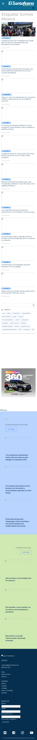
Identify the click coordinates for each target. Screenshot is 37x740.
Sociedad (3, 686)
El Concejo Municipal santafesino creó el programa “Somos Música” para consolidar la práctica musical (18, 127)
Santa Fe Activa (6, 316)
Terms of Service (29, 738)
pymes (15, 316)
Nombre (3, 703)
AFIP (20, 329)
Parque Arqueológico (7, 320)
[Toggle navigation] (33, 8)
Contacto (4, 677)
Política (3, 684)
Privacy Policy (22, 738)
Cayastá (21, 316)
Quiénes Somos (5, 674)
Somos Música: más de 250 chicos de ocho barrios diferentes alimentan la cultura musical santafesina (17, 71)
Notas (3, 672)
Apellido (3, 709)
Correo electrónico (7, 714)
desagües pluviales (7, 326)
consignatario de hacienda (9, 329)
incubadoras (26, 329)
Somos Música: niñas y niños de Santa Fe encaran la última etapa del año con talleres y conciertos (18, 238)
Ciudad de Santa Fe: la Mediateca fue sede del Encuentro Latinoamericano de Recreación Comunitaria (17, 42)
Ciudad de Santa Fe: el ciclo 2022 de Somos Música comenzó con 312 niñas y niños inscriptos (17, 155)
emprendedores (26, 313)
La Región (6, 94)
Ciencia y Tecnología (7, 690)
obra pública (25, 320)
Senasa (17, 326)
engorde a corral (25, 326)
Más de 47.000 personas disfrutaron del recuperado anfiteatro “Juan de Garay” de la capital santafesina (18, 184)
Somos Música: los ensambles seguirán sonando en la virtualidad (15, 266)
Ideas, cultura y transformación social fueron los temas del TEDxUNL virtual (18, 292)
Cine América (16, 313)
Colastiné (23, 323)
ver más (11, 429)
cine (3, 313)
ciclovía (17, 320)
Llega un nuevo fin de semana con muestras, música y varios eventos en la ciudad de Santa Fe (18, 99)
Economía (4, 693)
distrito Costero (14, 323)
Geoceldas (5, 323)
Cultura (6, 38)
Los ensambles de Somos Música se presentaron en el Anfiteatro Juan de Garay (18, 211)
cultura (9, 313)
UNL (33, 329)
